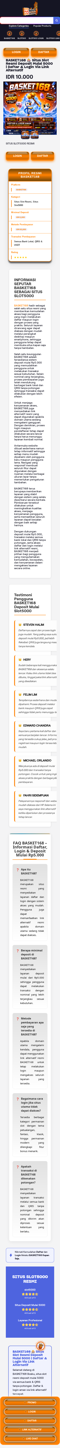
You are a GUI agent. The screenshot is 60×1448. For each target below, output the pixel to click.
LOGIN (16, 52)
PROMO (32, 1401)
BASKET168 (21, 305)
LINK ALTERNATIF (32, 1428)
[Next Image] (54, 108)
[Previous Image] (6, 108)
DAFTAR (43, 52)
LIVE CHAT (32, 1437)
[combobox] (27, 20)
